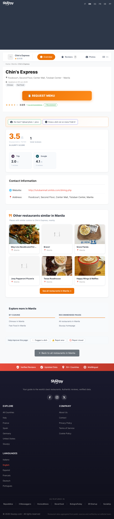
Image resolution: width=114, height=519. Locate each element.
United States (9, 438)
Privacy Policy (65, 423)
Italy (5, 417)
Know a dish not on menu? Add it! (61, 122)
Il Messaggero (25, 504)
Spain (5, 428)
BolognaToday (76, 504)
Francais (6, 475)
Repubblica (8, 504)
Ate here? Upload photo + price (26, 122)
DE (105, 4)
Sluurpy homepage (67, 326)
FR (100, 4)
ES (95, 4)
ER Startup (92, 504)
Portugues (7, 486)
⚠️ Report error (58, 340)
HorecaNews (43, 504)
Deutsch (6, 481)
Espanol (6, 470)
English (6, 465)
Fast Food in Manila (17, 326)
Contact (62, 417)
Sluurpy (6, 444)
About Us (63, 412)
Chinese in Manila (16, 321)
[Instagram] (57, 397)
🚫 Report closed (76, 340)
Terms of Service (66, 428)
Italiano (6, 459)
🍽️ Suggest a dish (39, 340)
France (6, 423)
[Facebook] (50, 397)
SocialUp (107, 504)
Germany (7, 433)
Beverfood (59, 504)
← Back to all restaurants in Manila (57, 353)
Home (8, 64)
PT (110, 4)
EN (90, 4)
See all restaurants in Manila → (57, 291)
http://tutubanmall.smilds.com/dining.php (50, 190)
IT (85, 4)
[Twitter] (64, 397)
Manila (14, 64)
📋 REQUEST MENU (41, 95)
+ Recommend (50, 105)
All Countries (8, 412)
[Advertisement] (57, 27)
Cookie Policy (65, 433)
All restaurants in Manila (69, 321)
